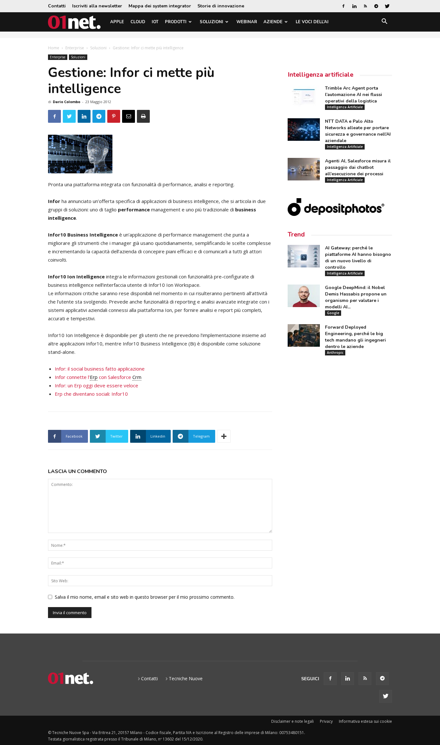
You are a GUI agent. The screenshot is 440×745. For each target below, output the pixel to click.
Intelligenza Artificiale (345, 107)
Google (333, 313)
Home (53, 48)
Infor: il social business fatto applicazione (100, 368)
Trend (296, 234)
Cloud (137, 22)
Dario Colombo (66, 101)
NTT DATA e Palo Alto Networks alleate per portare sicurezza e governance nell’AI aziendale (358, 131)
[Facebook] (343, 6)
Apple (117, 22)
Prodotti (176, 22)
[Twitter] (387, 6)
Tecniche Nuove (186, 678)
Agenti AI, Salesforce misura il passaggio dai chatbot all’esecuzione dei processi (358, 167)
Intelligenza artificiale (320, 74)
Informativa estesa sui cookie (365, 721)
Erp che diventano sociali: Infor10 (91, 394)
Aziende (272, 22)
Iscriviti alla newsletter (97, 6)
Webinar (246, 22)
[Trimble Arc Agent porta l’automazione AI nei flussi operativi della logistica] (304, 96)
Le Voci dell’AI (312, 22)
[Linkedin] (354, 6)
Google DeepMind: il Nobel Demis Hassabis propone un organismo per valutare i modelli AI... (356, 297)
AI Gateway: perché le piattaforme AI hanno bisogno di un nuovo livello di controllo (358, 257)
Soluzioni (211, 22)
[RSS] (365, 6)
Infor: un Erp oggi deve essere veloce (96, 385)
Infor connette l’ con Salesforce (98, 377)
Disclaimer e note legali (292, 721)
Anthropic (335, 352)
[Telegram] (376, 6)
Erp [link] (94, 377)
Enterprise (74, 48)
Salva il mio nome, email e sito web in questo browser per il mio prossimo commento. (144, 597)
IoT (155, 22)
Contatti (57, 6)
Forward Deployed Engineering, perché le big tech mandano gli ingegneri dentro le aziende (355, 337)
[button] (384, 22)
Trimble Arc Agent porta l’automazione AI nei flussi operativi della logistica (353, 94)
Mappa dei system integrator (160, 6)
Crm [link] (136, 377)
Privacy (326, 721)
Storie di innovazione (220, 6)
